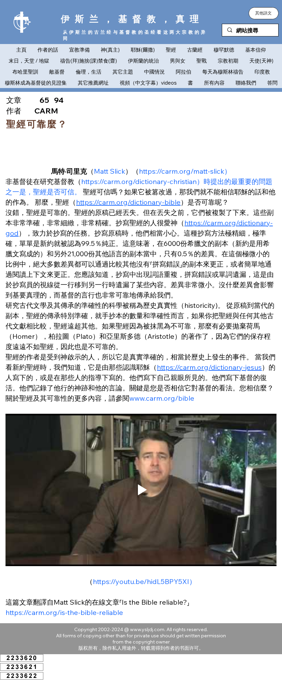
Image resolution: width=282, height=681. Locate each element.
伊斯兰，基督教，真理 (132, 18)
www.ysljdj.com (147, 629)
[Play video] (141, 490)
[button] (264, 13)
